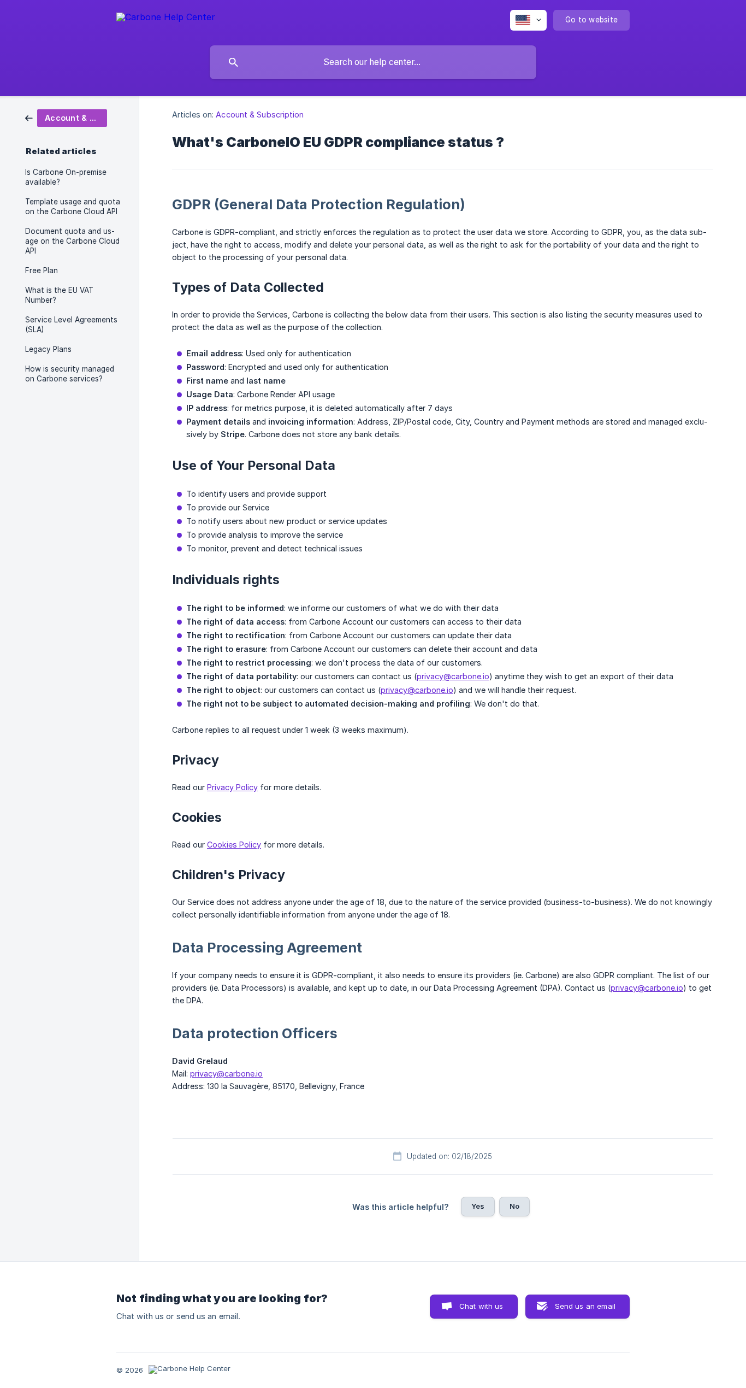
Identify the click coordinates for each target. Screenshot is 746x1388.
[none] (165, 19)
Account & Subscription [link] (260, 114)
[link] (66, 117)
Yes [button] (477, 1206)
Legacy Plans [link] (48, 349)
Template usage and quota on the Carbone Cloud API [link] (72, 206)
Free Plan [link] (41, 270)
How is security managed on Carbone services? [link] (69, 373)
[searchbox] (373, 62)
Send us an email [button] (585, 1306)
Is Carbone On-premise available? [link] (65, 177)
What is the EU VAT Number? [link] (59, 295)
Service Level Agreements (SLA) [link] (71, 324)
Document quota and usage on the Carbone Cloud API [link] (72, 241)
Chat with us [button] (481, 1306)
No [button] (514, 1206)
